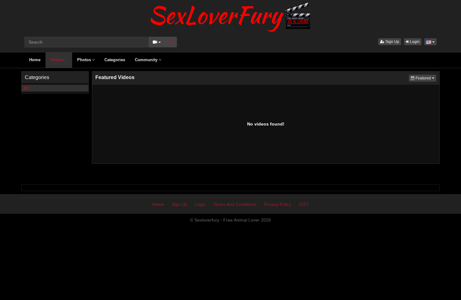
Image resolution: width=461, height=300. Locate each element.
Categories (114, 59)
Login (414, 42)
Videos (57, 59)
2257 (304, 204)
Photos (84, 59)
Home (34, 59)
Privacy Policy (277, 204)
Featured (425, 78)
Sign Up (391, 42)
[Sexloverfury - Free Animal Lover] (230, 15)
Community (147, 59)
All (26, 88)
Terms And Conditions (235, 204)
